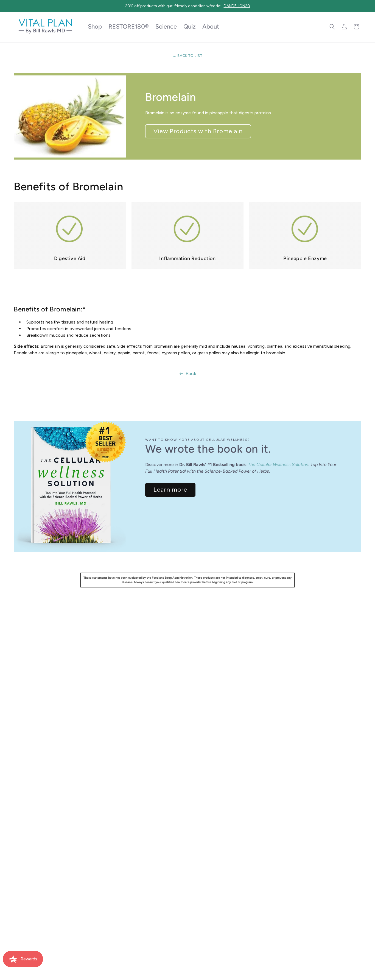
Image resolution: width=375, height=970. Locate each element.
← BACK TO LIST (187, 56)
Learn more (170, 489)
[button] (332, 27)
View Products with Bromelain (198, 131)
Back (191, 373)
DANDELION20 (237, 6)
